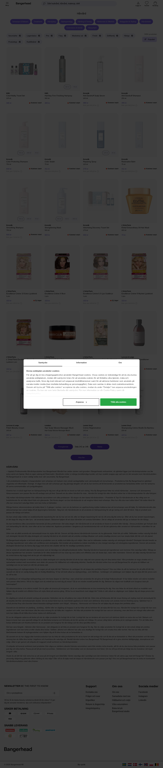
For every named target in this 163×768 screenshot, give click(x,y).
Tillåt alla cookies (118, 402)
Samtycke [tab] (42, 362)
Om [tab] (120, 362)
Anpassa (80, 402)
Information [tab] (81, 362)
